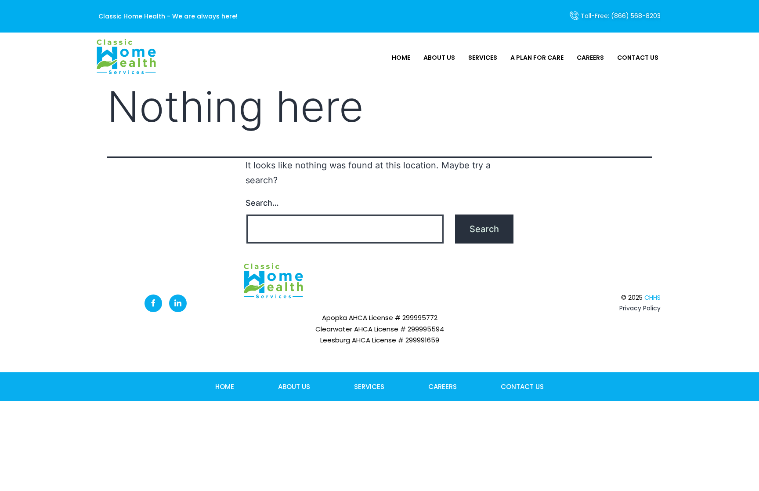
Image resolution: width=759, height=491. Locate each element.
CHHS (652, 297)
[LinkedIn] (178, 303)
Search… (262, 202)
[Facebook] (153, 303)
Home (401, 57)
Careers (590, 57)
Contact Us (637, 57)
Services (482, 57)
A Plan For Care (537, 57)
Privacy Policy (640, 308)
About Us (439, 57)
